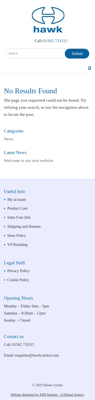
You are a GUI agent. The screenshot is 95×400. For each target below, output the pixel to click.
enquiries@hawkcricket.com (37, 355)
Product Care (17, 208)
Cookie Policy (18, 280)
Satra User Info (19, 217)
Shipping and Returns (24, 226)
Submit (77, 53)
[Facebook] (41, 376)
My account (16, 199)
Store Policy (16, 235)
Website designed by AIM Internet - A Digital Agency (47, 395)
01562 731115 (55, 40)
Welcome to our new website (28, 160)
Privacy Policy (18, 271)
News (8, 139)
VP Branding (17, 244)
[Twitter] (58, 376)
